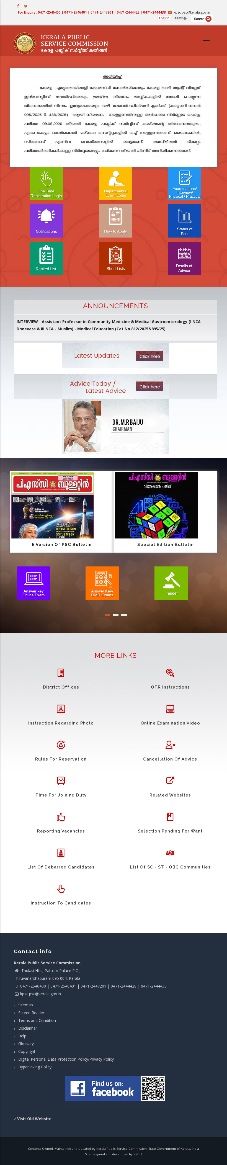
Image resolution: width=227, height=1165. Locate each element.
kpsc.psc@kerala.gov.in (40, 993)
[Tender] (171, 582)
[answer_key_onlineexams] (33, 582)
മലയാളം (180, 18)
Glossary (26, 1043)
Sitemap (25, 1004)
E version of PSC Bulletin (62, 544)
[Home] (64, 41)
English (164, 18)
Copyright (26, 1051)
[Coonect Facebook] (115, 1090)
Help (22, 1035)
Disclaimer (27, 1028)
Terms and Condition (37, 1020)
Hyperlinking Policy (34, 1066)
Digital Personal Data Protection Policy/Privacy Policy (66, 1059)
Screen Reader (31, 1012)
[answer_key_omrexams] (102, 582)
